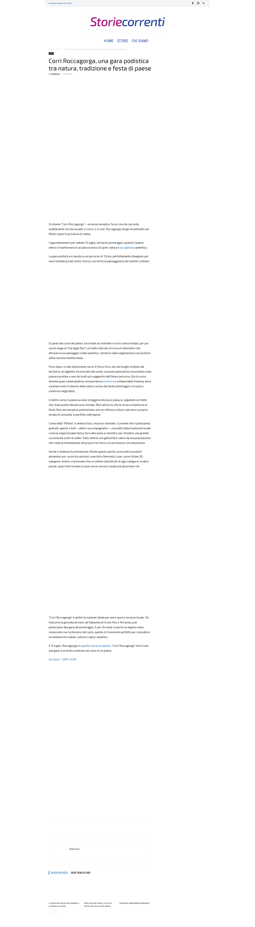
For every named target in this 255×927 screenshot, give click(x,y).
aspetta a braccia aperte (96, 645)
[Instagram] (198, 3)
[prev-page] (50, 912)
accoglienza (127, 247)
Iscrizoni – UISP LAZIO (62, 659)
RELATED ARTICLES (59, 872)
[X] (58, 81)
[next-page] (55, 912)
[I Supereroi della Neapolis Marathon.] (135, 889)
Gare (59, 49)
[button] (153, 41)
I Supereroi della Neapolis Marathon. (134, 903)
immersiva (109, 381)
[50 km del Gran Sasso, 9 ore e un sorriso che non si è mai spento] (100, 889)
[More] (65, 81)
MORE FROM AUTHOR (80, 872)
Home (51, 49)
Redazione (55, 74)
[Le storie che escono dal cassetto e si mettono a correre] (65, 889)
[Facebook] (192, 3)
